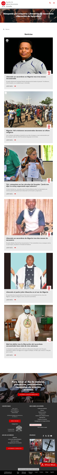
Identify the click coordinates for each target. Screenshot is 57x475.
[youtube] (51, 436)
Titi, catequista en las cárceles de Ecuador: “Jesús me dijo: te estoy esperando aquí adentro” (27, 185)
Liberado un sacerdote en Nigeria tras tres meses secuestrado (26, 77)
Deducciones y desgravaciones (42, 415)
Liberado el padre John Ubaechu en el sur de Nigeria (27, 292)
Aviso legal (18, 473)
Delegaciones (15, 424)
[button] (50, 3)
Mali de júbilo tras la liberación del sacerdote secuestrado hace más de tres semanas (24, 345)
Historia (42, 410)
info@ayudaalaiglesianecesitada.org (14, 415)
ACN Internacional (35, 425)
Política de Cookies (31, 473)
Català (36, 472)
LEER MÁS (9, 86)
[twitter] (46, 436)
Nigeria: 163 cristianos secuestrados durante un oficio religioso (28, 131)
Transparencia (42, 413)
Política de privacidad (24, 473)
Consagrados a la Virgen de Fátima (42, 421)
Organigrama (42, 417)
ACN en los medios (15, 441)
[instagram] (48, 436)
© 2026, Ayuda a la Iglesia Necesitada (8, 473)
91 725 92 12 (14, 416)
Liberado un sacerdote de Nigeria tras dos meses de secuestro (27, 239)
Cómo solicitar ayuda (42, 427)
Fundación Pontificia (42, 408)
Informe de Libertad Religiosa (14, 439)
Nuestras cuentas (42, 412)
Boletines (15, 437)
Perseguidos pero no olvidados (15, 442)
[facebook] (43, 436)
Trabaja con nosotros (42, 419)
